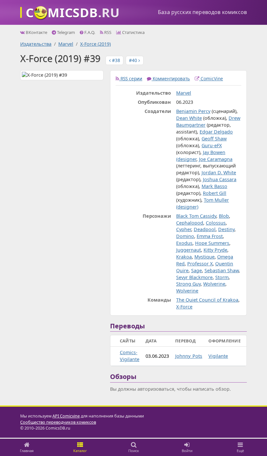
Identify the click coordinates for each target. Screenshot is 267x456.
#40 (133, 60)
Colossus (216, 223)
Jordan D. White (219, 172)
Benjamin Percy (193, 111)
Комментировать (170, 78)
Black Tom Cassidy (196, 216)
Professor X (200, 263)
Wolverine (214, 284)
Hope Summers (212, 243)
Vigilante (218, 356)
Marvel (65, 44)
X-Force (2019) (95, 44)
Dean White (189, 118)
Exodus (184, 243)
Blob (224, 216)
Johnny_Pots (188, 356)
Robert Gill (214, 193)
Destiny (226, 229)
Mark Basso (214, 186)
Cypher (183, 229)
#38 (115, 60)
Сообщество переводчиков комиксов (58, 422)
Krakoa (184, 257)
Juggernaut (188, 250)
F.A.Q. (89, 32)
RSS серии (130, 78)
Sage (196, 270)
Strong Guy (188, 284)
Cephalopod (189, 223)
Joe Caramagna (215, 159)
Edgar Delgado (216, 132)
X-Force (184, 307)
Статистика (133, 32)
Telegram (65, 32)
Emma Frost (210, 236)
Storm (222, 277)
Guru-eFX (212, 145)
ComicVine (211, 78)
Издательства (35, 44)
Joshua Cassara (219, 179)
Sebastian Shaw (221, 270)
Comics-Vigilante (129, 355)
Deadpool (205, 229)
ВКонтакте (36, 32)
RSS (107, 32)
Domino (185, 236)
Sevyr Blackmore (194, 277)
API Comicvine (66, 416)
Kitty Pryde (215, 250)
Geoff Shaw (214, 138)
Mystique (204, 257)
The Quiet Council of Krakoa (207, 300)
